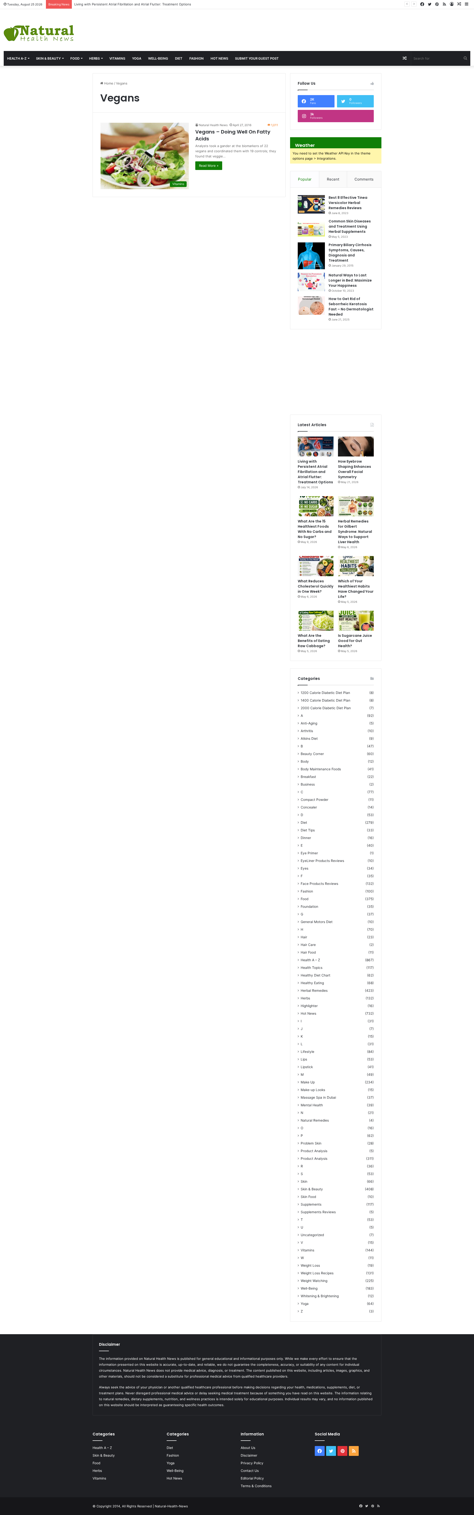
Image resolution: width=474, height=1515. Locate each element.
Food (74, 58)
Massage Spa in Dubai (318, 1097)
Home (108, 83)
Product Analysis (314, 1151)
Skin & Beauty (48, 58)
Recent (333, 179)
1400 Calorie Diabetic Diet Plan (325, 700)
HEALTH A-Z (16, 58)
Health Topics (311, 968)
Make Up (308, 1082)
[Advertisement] (316, 25)
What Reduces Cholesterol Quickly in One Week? (315, 586)
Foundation (309, 907)
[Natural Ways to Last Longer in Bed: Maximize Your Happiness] (311, 282)
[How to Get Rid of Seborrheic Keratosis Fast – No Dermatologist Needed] (311, 305)
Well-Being (158, 58)
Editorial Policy (252, 1478)
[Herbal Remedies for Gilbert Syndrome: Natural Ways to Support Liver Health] (356, 506)
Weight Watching (314, 1281)
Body (305, 761)
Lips (304, 1059)
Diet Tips (308, 830)
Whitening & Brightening (320, 1296)
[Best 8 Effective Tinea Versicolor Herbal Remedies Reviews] (311, 204)
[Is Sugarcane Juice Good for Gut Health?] (356, 621)
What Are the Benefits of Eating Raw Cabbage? (314, 640)
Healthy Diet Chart (315, 975)
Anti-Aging (309, 723)
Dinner (306, 838)
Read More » (208, 166)
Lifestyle (307, 1052)
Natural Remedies (315, 1120)
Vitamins (117, 58)
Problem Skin (311, 1143)
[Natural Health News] (39, 30)
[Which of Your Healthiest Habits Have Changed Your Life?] (356, 566)
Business (308, 784)
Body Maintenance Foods (321, 769)
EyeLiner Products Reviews (322, 861)
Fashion (196, 58)
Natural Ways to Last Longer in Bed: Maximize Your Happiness (350, 280)
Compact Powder (314, 800)
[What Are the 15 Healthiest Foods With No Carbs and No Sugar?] (316, 506)
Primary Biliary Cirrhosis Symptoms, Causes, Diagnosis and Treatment (350, 252)
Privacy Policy (252, 1463)
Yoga (136, 58)
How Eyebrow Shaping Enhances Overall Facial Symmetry (118, 4)
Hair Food (308, 952)
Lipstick (307, 1067)
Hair (304, 937)
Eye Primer (309, 853)
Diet (178, 58)
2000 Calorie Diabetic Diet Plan (326, 708)
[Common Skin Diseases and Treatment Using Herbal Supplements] (311, 228)
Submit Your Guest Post (257, 58)
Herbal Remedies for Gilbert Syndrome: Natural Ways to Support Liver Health (355, 531)
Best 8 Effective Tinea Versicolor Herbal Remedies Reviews (348, 202)
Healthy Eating (312, 983)
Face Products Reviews (319, 884)
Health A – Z (310, 960)
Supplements (311, 1204)
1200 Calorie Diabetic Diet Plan (325, 693)
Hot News (219, 58)
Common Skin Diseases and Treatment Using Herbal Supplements (350, 226)
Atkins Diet (309, 739)
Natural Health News (213, 125)
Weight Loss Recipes (317, 1273)
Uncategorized (312, 1235)
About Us (248, 1448)
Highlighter (309, 1006)
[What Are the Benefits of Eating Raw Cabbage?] (316, 621)
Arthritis (307, 731)
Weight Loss (310, 1265)
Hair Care (308, 945)
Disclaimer (249, 1455)
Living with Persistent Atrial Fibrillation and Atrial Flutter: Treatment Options (315, 472)
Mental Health (312, 1105)
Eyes (304, 868)
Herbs (94, 58)
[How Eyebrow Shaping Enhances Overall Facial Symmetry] (356, 447)
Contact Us (250, 1471)
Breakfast (308, 777)
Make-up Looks (313, 1090)
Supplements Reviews (318, 1212)
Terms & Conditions (256, 1486)
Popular (305, 179)
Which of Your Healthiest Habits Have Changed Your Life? (356, 589)
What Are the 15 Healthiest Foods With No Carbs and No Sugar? (315, 529)
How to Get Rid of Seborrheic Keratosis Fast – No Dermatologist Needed (351, 306)
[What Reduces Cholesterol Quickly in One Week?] (316, 566)
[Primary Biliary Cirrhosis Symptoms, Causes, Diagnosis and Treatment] (311, 255)
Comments (364, 179)
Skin (304, 1181)
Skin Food (308, 1197)
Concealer (309, 807)
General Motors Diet (317, 922)
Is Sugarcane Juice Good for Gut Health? (355, 640)
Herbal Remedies (314, 991)
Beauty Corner (312, 754)
